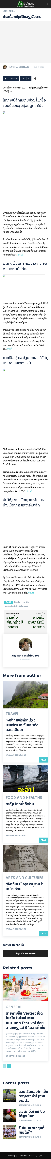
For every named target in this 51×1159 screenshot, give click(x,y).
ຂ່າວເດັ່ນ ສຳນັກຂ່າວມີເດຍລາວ (14, 803)
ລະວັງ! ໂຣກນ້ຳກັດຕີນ (20, 985)
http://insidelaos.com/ (25, 841)
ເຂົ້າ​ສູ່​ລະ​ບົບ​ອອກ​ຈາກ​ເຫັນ (25, 1134)
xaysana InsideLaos (19, 67)
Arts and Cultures (24, 1059)
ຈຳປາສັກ (25, 783)
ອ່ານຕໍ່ (21, 254)
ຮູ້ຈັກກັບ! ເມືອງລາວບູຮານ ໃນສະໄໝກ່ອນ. (25, 1067)
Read (43, 941)
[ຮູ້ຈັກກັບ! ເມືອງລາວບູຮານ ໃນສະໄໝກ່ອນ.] (25, 1040)
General (9, 11)
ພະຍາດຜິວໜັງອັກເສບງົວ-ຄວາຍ (16, 787)
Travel (12, 895)
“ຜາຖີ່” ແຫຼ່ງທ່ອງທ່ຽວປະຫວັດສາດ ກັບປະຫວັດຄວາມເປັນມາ (22, 906)
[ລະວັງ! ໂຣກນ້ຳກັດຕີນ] (25, 959)
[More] (35, 78)
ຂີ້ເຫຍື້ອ (17, 783)
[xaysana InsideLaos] (5, 67)
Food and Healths (24, 979)
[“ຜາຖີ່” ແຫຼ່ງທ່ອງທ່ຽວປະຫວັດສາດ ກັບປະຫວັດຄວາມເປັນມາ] (25, 875)
